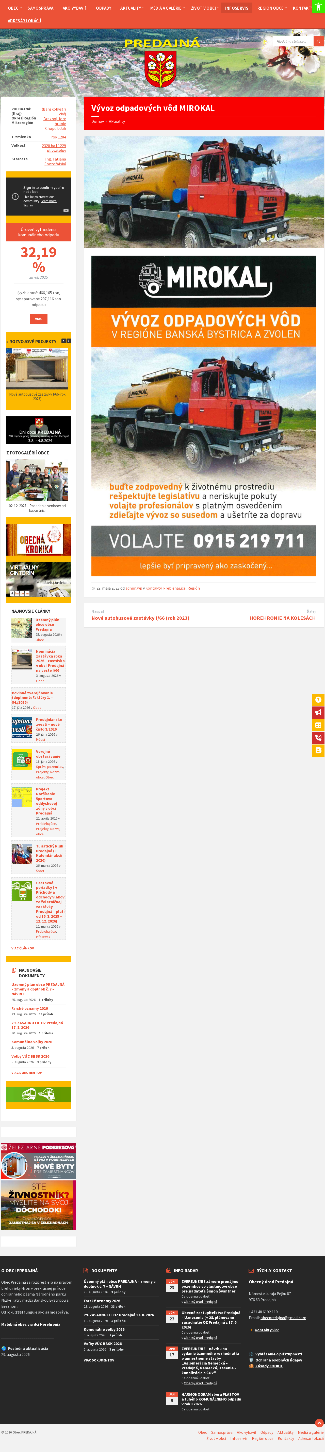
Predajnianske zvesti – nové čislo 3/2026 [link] (49, 724)
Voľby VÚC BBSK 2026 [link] (30, 1056)
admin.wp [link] (133, 588)
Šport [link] (40, 871)
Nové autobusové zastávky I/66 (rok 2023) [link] (140, 618)
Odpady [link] (267, 1432)
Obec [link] (40, 640)
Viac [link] (38, 318)
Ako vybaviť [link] (246, 1432)
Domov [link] (97, 121)
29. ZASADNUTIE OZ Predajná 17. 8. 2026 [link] (37, 1025)
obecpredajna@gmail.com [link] (283, 1317)
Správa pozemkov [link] (49, 766)
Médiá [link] (40, 739)
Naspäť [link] (98, 611)
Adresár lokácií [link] (311, 1438)
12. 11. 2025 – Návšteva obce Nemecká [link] (37, 505)
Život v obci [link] (216, 1438)
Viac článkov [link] (22, 948)
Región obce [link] (262, 1438)
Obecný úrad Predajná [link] (200, 1301)
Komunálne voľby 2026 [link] (31, 1041)
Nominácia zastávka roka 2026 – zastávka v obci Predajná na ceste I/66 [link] (50, 661)
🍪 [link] (251, 1366)
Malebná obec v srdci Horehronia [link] (30, 1324)
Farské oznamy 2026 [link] (29, 1008)
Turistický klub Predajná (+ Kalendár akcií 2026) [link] (49, 853)
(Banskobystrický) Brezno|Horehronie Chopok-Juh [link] (54, 119)
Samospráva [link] (222, 1432)
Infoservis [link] (43, 936)
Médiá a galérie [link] (311, 1432)
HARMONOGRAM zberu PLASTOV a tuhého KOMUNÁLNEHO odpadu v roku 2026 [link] (211, 1399)
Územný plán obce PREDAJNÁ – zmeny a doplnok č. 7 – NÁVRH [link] (37, 989)
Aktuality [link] (117, 121)
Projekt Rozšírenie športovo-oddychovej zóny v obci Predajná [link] (46, 801)
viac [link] (267, 1329)
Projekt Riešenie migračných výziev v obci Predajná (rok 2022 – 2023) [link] (38, 396)
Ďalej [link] (311, 611)
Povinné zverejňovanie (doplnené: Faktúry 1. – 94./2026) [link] (32, 697)
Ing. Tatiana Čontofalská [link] (55, 161)
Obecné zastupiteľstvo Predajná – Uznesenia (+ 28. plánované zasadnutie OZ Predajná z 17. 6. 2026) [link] (211, 1320)
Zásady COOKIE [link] (269, 1366)
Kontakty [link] (153, 588)
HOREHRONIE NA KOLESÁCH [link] (282, 618)
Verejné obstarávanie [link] (48, 754)
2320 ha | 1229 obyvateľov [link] (54, 148)
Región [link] (193, 588)
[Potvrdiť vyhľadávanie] (319, 41)
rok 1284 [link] (58, 137)
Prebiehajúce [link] (174, 588)
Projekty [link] (42, 772)
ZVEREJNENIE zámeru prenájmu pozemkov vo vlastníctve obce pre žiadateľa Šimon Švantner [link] (210, 1286)
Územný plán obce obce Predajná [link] (47, 624)
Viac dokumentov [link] (26, 1072)
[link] (318, 6)
